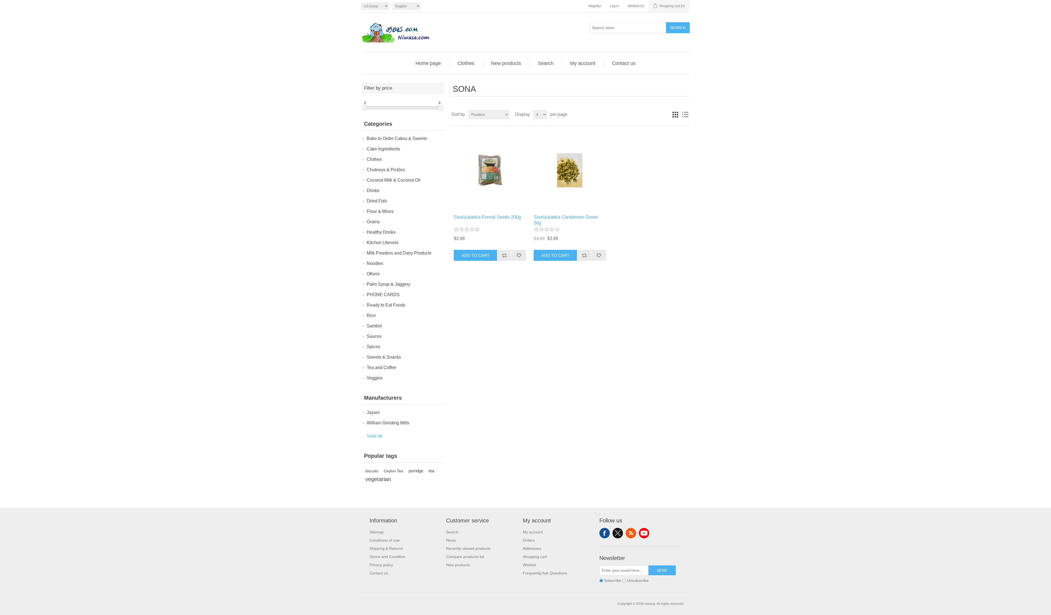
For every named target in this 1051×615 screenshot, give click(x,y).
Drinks (373, 190)
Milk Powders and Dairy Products (399, 253)
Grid (675, 114)
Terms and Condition (387, 556)
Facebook (604, 533)
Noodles (375, 263)
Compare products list (465, 556)
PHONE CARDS (383, 294)
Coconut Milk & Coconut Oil (393, 180)
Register (594, 6)
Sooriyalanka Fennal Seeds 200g (487, 217)
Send (662, 570)
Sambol (374, 326)
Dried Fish (377, 201)
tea (431, 470)
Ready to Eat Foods (386, 305)
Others (373, 273)
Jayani (373, 412)
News (451, 540)
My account (582, 63)
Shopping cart (535, 556)
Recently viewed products (468, 548)
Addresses (532, 548)
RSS (631, 533)
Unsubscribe (638, 580)
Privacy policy (381, 565)
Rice (371, 315)
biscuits (371, 471)
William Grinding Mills (388, 423)
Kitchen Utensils (383, 242)
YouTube (644, 533)
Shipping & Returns (386, 548)
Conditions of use (384, 540)
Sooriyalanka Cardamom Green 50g (566, 219)
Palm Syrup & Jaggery (388, 284)
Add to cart (475, 255)
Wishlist (529, 565)
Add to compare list (504, 255)
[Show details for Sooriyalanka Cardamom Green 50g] (569, 170)
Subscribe (612, 580)
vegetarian (378, 479)
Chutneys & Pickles (386, 169)
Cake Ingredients (383, 149)
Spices (373, 346)
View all (374, 436)
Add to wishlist (519, 255)
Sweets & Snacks (384, 357)
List (685, 114)
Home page (428, 63)
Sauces (374, 336)
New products (506, 63)
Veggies (375, 378)
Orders (529, 540)
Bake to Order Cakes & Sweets (397, 138)
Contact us (624, 63)
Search (678, 27)
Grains (373, 221)
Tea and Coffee (381, 367)
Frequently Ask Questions (545, 573)
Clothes (466, 63)
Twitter (618, 533)
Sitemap (376, 532)
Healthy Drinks (381, 232)
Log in (614, 6)
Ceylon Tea (393, 471)
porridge (416, 470)
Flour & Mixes (380, 211)
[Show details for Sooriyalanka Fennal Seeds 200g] (490, 170)
